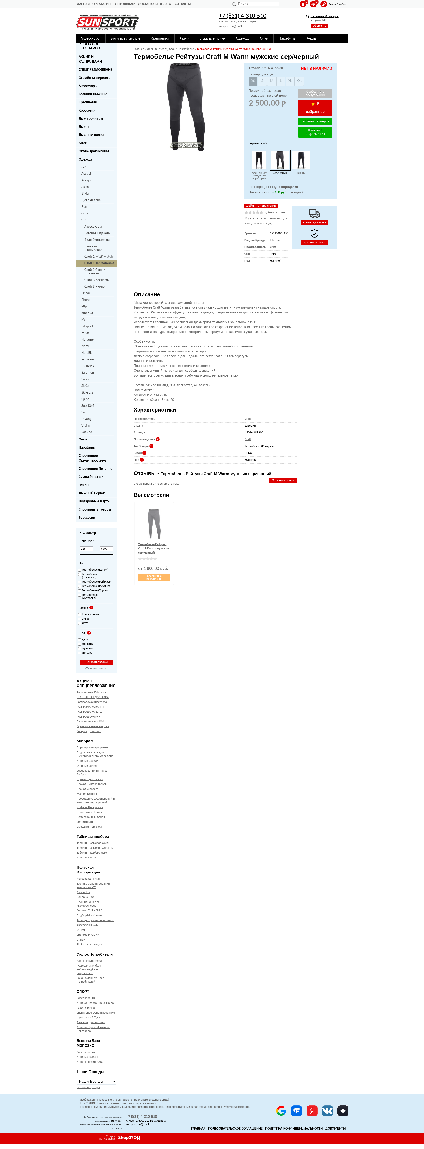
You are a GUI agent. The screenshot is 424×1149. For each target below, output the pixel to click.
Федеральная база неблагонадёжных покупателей (89, 969)
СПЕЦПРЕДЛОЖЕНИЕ (95, 70)
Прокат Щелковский (90, 779)
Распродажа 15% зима (91, 692)
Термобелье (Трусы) (95, 590)
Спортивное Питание (95, 469)
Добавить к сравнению (261, 206)
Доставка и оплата (154, 4)
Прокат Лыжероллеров (92, 784)
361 (84, 167)
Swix (84, 412)
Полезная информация (315, 132)
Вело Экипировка (97, 240)
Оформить (319, 26)
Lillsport (87, 326)
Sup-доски (87, 518)
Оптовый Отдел (87, 766)
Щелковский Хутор (89, 1017)
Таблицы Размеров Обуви (93, 843)
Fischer (86, 300)
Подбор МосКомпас (89, 915)
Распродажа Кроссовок (92, 702)
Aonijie (86, 180)
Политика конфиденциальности (294, 1128)
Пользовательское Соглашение (235, 1128)
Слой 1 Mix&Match (98, 257)
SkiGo (85, 386)
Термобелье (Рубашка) (96, 586)
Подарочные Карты (94, 501)
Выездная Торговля (89, 826)
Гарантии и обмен (314, 242)
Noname (87, 339)
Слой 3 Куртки (95, 287)
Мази (83, 143)
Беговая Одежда (97, 233)
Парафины (87, 448)
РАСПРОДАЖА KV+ (88, 716)
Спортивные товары (95, 510)
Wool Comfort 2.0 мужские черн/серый (259, 176)
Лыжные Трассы (87, 1057)
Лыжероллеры (91, 119)
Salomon (87, 373)
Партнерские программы (93, 747)
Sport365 (87, 406)
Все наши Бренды (88, 1087)
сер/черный (280, 173)
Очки (83, 439)
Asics (85, 187)
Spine (85, 399)
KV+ (84, 320)
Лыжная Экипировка (93, 248)
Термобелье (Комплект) (90, 576)
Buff (84, 207)
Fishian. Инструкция (89, 944)
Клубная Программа (90, 807)
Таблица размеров (315, 121)
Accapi (86, 174)
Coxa (85, 213)
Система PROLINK (88, 935)
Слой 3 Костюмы (97, 280)
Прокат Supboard (87, 789)
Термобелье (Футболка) (90, 597)
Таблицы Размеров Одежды (95, 848)
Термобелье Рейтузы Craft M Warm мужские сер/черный (153, 549)
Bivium (86, 193)
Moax (85, 333)
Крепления (88, 102)
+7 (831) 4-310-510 (242, 16)
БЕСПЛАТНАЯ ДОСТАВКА (93, 697)
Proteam (87, 359)
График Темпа (86, 1008)
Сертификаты (85, 822)
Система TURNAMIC (89, 910)
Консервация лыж (88, 879)
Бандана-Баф (85, 897)
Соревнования (86, 998)
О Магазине (102, 4)
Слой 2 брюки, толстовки (95, 271)
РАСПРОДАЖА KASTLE (90, 707)
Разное (86, 432)
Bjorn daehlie (91, 200)
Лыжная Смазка (87, 857)
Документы (335, 1128)
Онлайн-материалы (94, 78)
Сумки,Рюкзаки (91, 477)
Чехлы (84, 485)
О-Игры (81, 930)
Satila (85, 379)
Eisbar (85, 293)
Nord (85, 346)
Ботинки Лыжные (93, 94)
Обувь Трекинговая (94, 151)
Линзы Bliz (83, 892)
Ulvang (86, 419)
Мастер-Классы (87, 794)
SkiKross (87, 392)
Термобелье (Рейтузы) (96, 581)
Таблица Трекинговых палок (95, 920)
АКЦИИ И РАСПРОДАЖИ (90, 59)
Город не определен (282, 187)
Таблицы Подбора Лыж (92, 853)
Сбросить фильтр (96, 668)
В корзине (325, 16)
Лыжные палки (91, 135)
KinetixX (87, 313)
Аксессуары (88, 86)
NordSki (87, 353)
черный (301, 173)
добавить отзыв (275, 212)
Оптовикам (125, 4)
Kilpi (84, 306)
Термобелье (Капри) (95, 570)
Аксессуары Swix (87, 925)
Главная (83, 4)
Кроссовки (87, 110)
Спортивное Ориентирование (92, 458)
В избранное (315, 108)
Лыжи (84, 127)
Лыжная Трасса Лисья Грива (95, 1003)
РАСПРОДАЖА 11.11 (89, 712)
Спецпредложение (89, 731)
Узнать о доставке (314, 222)
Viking (85, 425)
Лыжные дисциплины (91, 1022)
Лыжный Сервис (92, 493)
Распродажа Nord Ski (90, 721)
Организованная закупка (93, 726)
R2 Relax (87, 366)
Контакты (182, 4)
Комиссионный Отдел (91, 817)
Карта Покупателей (89, 961)
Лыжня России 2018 (90, 1062)
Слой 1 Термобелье (99, 263)
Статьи (81, 939)
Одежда (85, 159)
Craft (85, 220)
